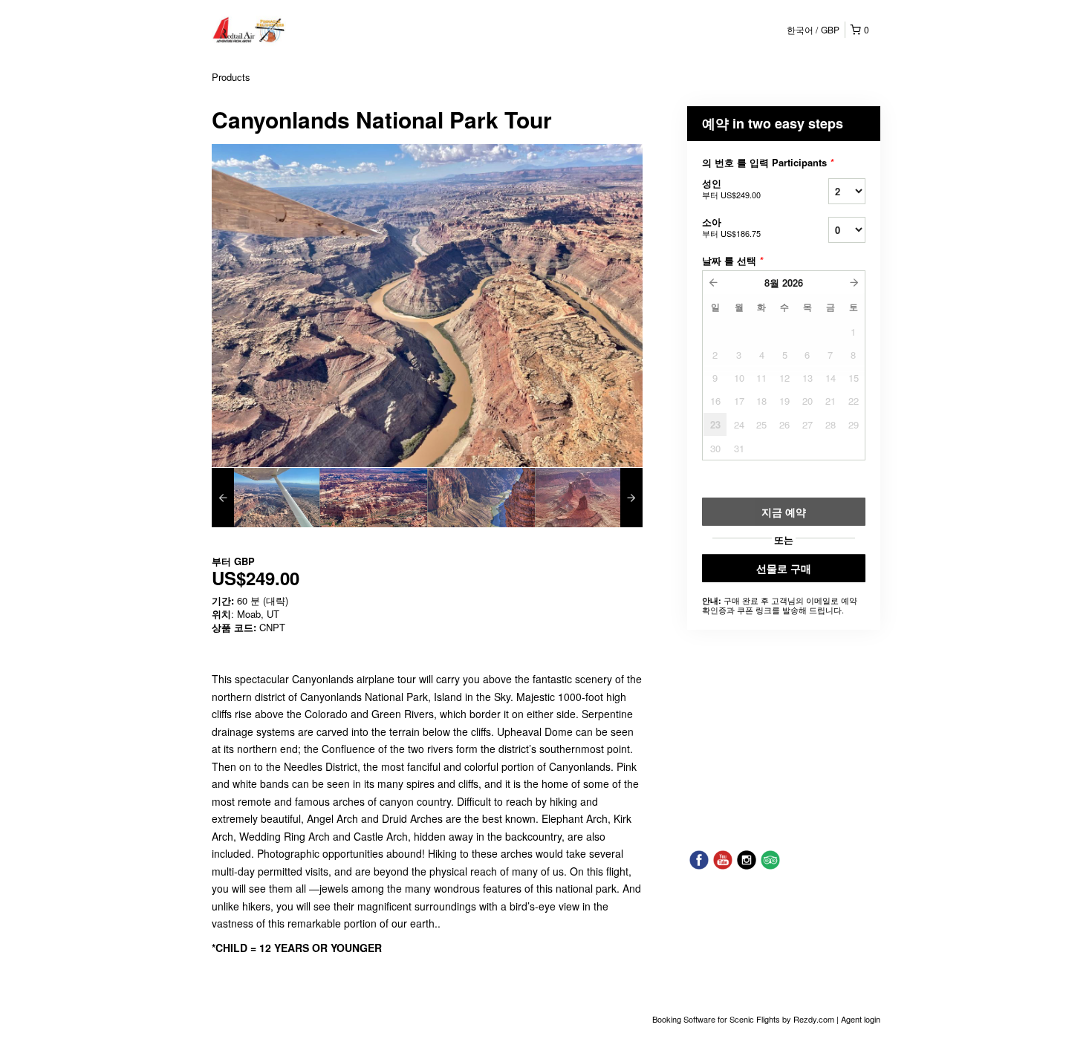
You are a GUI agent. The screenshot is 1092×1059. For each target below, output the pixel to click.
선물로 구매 (783, 568)
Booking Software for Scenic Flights (717, 1019)
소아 (731, 227)
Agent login (860, 1019)
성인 (731, 188)
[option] (265, 497)
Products (231, 77)
